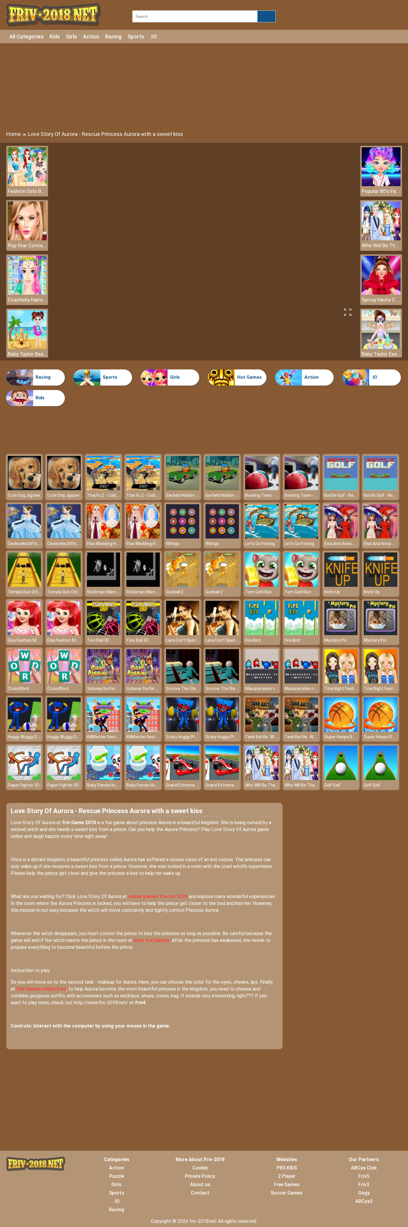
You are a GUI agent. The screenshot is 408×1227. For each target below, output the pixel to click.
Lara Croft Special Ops (187, 640)
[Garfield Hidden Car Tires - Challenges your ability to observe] (183, 488)
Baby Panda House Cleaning (113, 785)
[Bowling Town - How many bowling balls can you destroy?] (262, 488)
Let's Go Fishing (260, 543)
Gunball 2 (174, 591)
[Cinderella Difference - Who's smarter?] (24, 537)
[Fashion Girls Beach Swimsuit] (27, 184)
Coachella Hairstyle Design (27, 300)
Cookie (200, 1168)
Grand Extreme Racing (187, 785)
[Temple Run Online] (24, 585)
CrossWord (18, 688)
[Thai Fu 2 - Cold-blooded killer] (103, 488)
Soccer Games (287, 1193)
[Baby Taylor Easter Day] (381, 347)
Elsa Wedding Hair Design (111, 543)
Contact (200, 1193)
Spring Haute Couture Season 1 (381, 300)
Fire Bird (252, 640)
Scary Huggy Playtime (187, 736)
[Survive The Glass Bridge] (183, 682)
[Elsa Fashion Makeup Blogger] (24, 633)
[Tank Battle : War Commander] (262, 730)
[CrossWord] (24, 682)
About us (200, 1184)
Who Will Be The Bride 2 (381, 245)
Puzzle (116, 1176)
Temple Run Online (26, 591)
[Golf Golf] (341, 778)
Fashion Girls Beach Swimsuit (27, 191)
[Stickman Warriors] (103, 585)
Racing (113, 36)
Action (91, 36)
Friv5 (363, 1176)
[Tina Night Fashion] (341, 682)
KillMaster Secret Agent (110, 736)
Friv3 (363, 1184)
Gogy (364, 1193)
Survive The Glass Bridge (190, 688)
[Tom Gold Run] (262, 585)
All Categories (26, 36)
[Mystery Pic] (341, 633)
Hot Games (249, 377)
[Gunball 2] (183, 585)
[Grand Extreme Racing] (183, 778)
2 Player (286, 1176)
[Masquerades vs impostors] (262, 682)
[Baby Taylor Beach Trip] (27, 347)
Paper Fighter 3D (23, 785)
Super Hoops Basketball (347, 736)
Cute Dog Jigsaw (24, 495)
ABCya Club (364, 1168)
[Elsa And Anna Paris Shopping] (341, 537)
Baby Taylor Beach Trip (27, 354)
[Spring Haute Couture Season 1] (381, 293)
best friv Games (152, 940)
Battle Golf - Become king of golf (355, 495)
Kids (55, 36)
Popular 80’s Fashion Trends (381, 191)
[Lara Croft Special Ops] (183, 633)
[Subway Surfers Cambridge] (103, 682)
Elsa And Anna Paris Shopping (352, 543)
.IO (153, 36)
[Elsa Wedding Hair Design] (103, 537)
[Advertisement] (204, 86)
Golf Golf (332, 785)
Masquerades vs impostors (271, 688)
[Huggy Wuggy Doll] (24, 730)
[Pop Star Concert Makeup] (27, 239)
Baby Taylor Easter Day (381, 354)
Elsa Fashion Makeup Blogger (35, 640)
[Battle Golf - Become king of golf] (341, 488)
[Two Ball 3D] (103, 633)
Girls (71, 36)
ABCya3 (363, 1201)
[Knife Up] (341, 585)
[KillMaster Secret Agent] (103, 730)
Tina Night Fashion (342, 688)
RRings (173, 543)
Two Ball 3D (98, 640)
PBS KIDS (287, 1168)
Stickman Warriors (104, 591)
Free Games (287, 1184)
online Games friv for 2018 (158, 896)
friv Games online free (41, 989)
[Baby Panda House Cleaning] (103, 778)
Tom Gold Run (258, 591)
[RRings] (183, 537)
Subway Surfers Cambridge (113, 688)
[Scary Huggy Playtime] (183, 730)
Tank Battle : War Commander (274, 736)
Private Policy (200, 1176)
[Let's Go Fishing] (262, 537)
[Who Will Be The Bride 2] (381, 239)
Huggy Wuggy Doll (24, 736)
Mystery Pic (335, 640)
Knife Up (332, 591)
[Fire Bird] (262, 633)
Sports (136, 36)
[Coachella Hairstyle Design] (27, 293)
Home (13, 134)
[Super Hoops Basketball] (341, 730)
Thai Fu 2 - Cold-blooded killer (114, 495)
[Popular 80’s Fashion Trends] (381, 184)
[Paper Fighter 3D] (24, 778)
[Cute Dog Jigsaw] (24, 488)
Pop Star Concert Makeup (27, 245)
